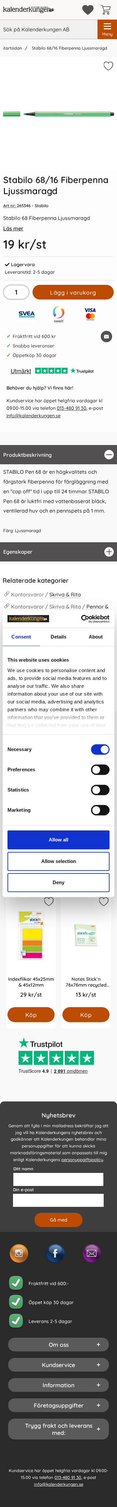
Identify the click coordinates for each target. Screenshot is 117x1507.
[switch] (100, 769)
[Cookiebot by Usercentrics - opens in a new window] (83, 619)
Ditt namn (23, 1168)
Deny (58, 882)
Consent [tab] (21, 636)
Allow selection (58, 861)
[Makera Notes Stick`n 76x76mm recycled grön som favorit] (103, 903)
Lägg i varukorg (73, 292)
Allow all (58, 839)
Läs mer (13, 228)
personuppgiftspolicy (82, 1159)
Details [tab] (59, 636)
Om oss (59, 1344)
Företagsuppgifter (59, 1405)
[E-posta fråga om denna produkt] (106, 336)
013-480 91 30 (71, 408)
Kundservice (58, 1364)
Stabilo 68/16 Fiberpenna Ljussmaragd (69, 48)
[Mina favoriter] (88, 10)
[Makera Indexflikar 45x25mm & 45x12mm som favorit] (48, 903)
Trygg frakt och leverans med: (58, 1429)
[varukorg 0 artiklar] (107, 10)
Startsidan (12, 48)
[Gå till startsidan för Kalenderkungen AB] (28, 10)
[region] (58, 454)
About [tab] (96, 636)
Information (58, 1385)
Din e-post (23, 1189)
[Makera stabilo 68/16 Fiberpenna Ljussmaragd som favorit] (107, 67)
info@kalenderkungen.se (33, 416)
